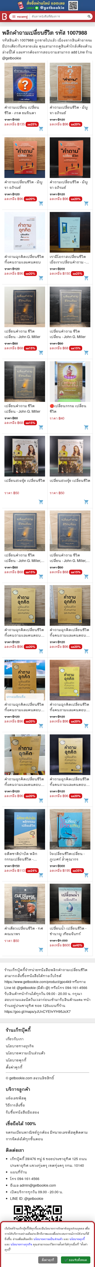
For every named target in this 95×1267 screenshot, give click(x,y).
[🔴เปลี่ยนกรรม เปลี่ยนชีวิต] (70, 382)
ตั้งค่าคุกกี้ (14, 1067)
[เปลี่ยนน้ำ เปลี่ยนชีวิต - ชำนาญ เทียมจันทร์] (70, 904)
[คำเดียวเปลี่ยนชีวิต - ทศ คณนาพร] (24, 904)
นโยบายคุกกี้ (16, 1060)
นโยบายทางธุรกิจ (20, 1045)
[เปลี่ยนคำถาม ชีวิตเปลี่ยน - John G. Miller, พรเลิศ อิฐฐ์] (24, 531)
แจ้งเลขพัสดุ (16, 1098)
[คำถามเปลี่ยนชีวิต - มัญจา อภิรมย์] (70, 83)
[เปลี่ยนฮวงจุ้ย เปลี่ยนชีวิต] (24, 457)
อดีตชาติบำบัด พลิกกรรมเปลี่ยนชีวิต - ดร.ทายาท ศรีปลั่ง (20, 859)
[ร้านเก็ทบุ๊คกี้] (4, 16)
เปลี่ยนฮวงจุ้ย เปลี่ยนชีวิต (24, 480)
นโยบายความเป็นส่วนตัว (25, 1052)
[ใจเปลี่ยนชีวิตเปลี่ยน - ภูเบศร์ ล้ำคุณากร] (70, 830)
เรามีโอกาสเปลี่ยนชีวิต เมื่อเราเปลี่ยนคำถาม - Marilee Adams (68, 262)
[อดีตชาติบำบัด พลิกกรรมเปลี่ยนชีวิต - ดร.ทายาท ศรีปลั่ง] (24, 830)
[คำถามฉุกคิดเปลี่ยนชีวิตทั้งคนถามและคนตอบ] (24, 233)
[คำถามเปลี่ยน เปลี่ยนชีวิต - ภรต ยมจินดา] (24, 83)
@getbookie (33, 1198)
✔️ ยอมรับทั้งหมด (76, 1260)
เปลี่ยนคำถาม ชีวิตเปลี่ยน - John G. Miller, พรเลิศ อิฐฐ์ (22, 560)
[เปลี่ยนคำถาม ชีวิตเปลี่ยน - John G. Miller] (24, 307)
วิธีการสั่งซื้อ (15, 1105)
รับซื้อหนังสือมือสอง (22, 1112)
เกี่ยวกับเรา (15, 1038)
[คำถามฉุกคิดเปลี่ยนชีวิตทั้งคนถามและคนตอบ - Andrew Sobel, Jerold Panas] (24, 606)
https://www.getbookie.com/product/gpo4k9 (37, 981)
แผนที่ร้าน (18, 1171)
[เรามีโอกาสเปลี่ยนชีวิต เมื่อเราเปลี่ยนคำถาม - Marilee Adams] (70, 233)
